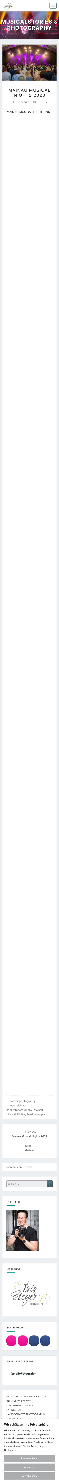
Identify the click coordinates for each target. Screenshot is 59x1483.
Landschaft (14, 1410)
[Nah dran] (56, 1422)
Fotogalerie (12, 1397)
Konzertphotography (22, 1101)
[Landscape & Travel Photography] (11, 1340)
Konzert (26, 1401)
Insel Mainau (17, 1105)
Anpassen (29, 1467)
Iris (45, 102)
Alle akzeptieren (29, 1458)
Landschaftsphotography (25, 1414)
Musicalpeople (36, 1114)
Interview (13, 1401)
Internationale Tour (33, 1396)
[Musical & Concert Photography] (23, 1340)
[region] (29, 1451)
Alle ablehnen (29, 1475)
